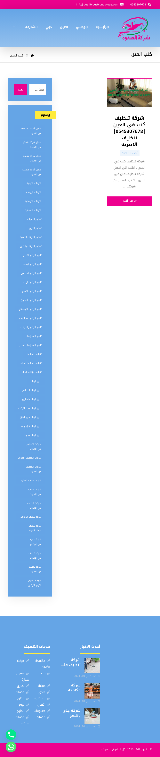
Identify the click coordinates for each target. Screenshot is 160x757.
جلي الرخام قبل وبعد (31, 426)
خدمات (20, 692)
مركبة (21, 661)
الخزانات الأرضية (34, 183)
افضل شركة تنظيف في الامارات (32, 172)
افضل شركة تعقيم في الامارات (32, 158)
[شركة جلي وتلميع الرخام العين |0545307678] (92, 716)
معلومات (39, 711)
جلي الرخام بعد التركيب (30, 408)
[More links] (14, 21)
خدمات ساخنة (22, 720)
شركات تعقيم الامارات (31, 480)
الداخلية (40, 698)
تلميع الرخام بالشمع (32, 291)
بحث (20, 89)
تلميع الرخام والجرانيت (31, 327)
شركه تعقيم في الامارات (35, 569)
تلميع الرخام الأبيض (32, 255)
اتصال (41, 704)
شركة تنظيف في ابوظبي (35, 541)
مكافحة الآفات (42, 664)
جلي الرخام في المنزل (31, 417)
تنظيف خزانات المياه (32, 372)
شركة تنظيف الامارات (31, 517)
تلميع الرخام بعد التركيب (30, 318)
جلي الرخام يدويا (33, 435)
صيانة (41, 686)
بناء (43, 673)
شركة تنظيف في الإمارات (35, 555)
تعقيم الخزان (35, 228)
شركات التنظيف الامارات (30, 458)
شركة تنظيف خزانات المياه (35, 528)
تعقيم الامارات (34, 219)
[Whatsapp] (11, 747)
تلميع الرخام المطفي (31, 273)
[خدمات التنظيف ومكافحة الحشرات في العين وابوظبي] (134, 28)
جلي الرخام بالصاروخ (31, 399)
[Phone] (11, 734)
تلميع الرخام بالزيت (32, 282)
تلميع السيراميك (34, 336)
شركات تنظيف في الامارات (34, 505)
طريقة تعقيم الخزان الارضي (35, 582)
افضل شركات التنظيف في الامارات (31, 130)
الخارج (21, 698)
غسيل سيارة (22, 676)
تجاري (21, 686)
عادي (41, 692)
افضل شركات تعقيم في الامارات (32, 144)
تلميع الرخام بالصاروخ (31, 300)
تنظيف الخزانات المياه (31, 363)
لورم (22, 704)
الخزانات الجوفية (34, 192)
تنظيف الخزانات (34, 354)
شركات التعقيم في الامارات (34, 446)
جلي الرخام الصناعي (32, 390)
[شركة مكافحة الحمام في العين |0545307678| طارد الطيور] (92, 691)
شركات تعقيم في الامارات (35, 491)
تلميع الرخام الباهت (32, 264)
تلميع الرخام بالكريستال (30, 309)
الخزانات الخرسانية (33, 201)
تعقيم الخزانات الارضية (31, 237)
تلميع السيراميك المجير (31, 345)
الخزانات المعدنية (33, 210)
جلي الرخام (36, 381)
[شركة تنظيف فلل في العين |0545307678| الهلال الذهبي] (92, 665)
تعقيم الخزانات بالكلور (31, 246)
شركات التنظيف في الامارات (34, 469)
